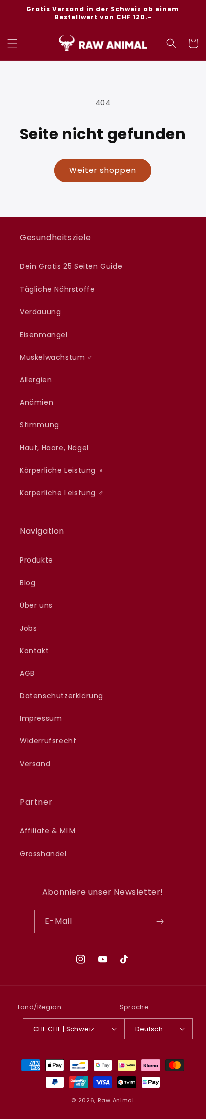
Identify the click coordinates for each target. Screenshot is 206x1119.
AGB (27, 673)
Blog (28, 583)
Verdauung (40, 312)
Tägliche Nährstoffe (57, 289)
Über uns (36, 605)
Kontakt (34, 651)
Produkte (37, 560)
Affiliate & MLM (48, 831)
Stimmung (40, 425)
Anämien (37, 402)
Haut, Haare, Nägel (54, 448)
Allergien (36, 380)
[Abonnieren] (160, 921)
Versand (35, 764)
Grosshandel (43, 854)
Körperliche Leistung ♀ (62, 470)
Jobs (28, 628)
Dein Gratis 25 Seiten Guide (71, 266)
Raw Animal (116, 1100)
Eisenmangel (44, 335)
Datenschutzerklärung (62, 696)
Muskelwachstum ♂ (57, 357)
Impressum (41, 718)
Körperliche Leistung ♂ (62, 493)
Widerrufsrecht (48, 741)
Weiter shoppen (103, 170)
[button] (13, 43)
